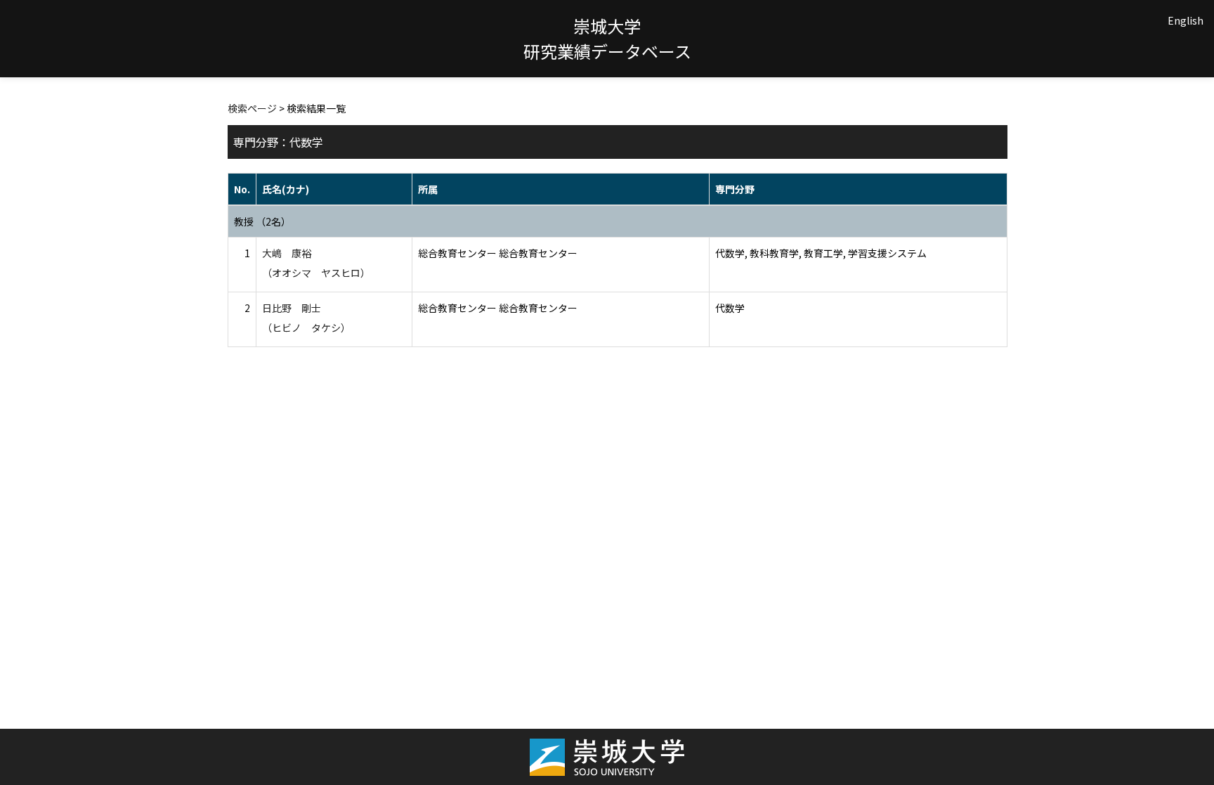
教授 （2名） (262, 221)
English (1185, 20)
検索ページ (252, 108)
